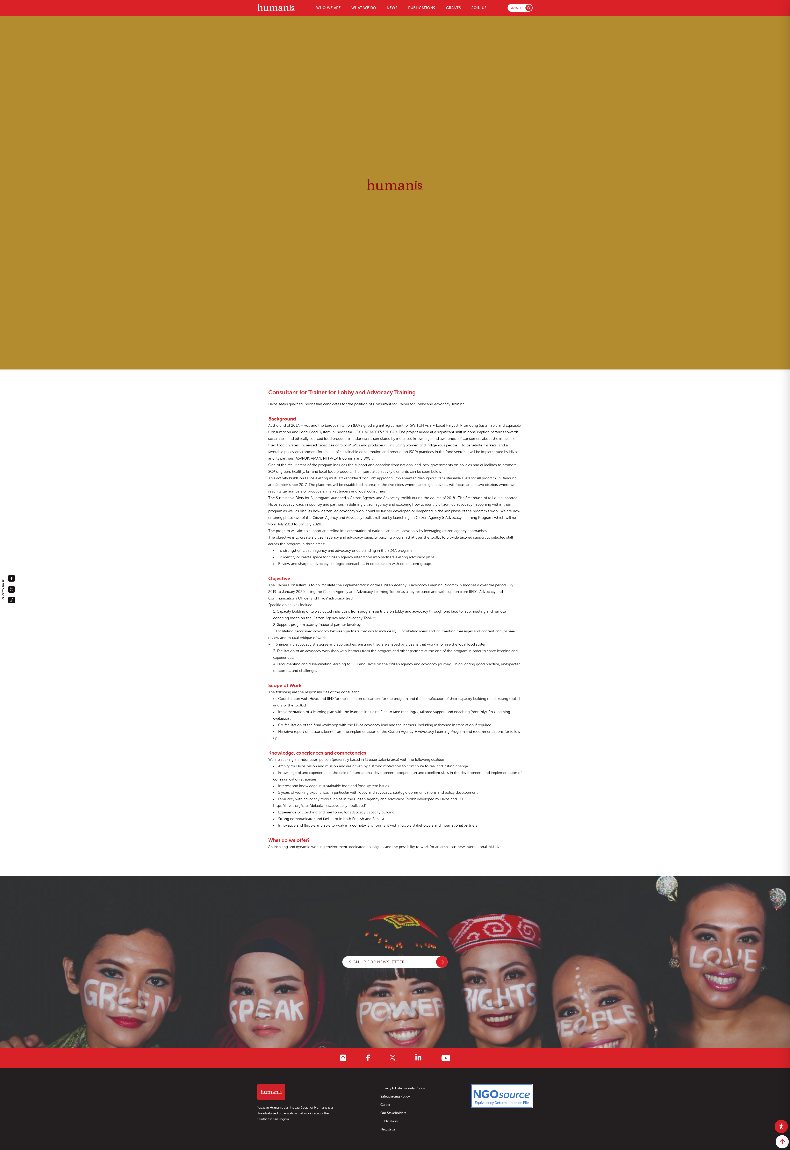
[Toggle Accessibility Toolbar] (781, 1126)
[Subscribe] (442, 962)
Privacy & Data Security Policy (402, 1088)
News (392, 8)
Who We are (328, 8)
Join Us (479, 8)
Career (385, 1105)
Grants (453, 8)
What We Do (363, 8)
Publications (421, 8)
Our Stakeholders (393, 1113)
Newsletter (388, 1129)
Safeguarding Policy (395, 1096)
